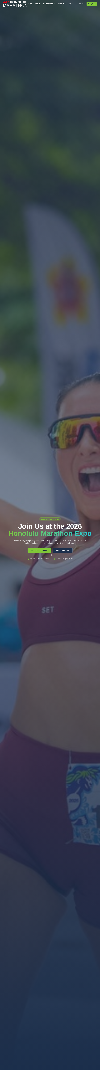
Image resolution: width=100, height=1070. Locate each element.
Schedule (62, 4)
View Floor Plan (62, 550)
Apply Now (91, 4)
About (37, 4)
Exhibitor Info (49, 4)
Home (30, 4)
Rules (71, 4)
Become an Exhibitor (39, 550)
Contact (80, 4)
